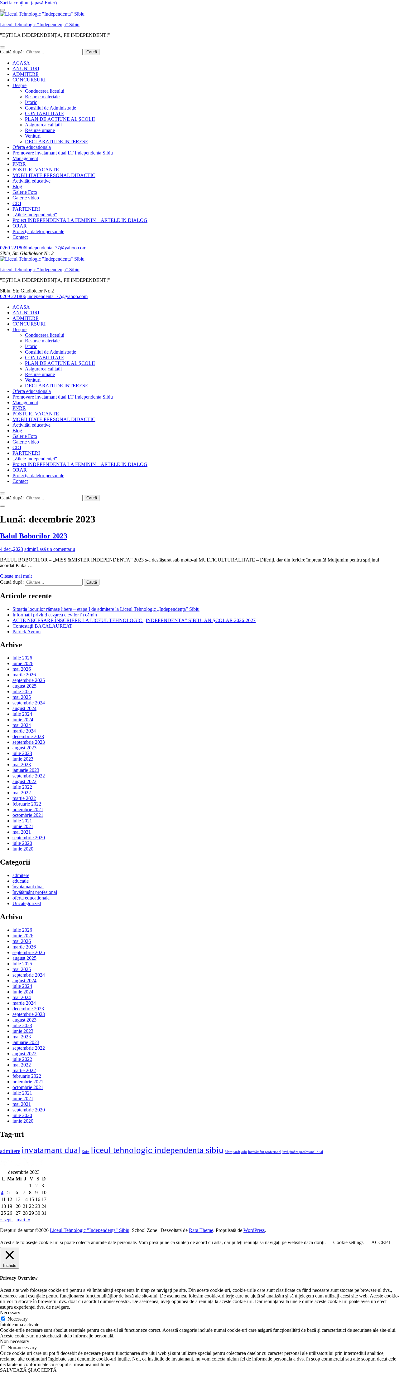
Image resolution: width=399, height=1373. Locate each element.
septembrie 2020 (28, 837)
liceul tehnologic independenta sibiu (157, 1150)
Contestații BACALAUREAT (42, 626)
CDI (16, 203)
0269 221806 (13, 247)
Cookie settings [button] (348, 1242)
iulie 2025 (22, 691)
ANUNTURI (25, 68)
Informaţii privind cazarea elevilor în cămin (54, 614)
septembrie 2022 (28, 775)
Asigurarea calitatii (43, 124)
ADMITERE (25, 74)
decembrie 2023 (28, 736)
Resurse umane (40, 130)
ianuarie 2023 (25, 770)
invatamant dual (51, 1150)
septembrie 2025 (28, 680)
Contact (20, 237)
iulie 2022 (22, 787)
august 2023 (24, 747)
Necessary (17, 1319)
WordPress (254, 1230)
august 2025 (24, 686)
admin (30, 549)
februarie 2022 (26, 804)
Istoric (31, 102)
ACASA (21, 63)
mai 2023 (21, 764)
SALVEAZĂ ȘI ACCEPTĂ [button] (28, 1370)
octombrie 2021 (27, 815)
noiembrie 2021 (27, 809)
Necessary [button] (10, 1312)
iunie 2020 (22, 848)
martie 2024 (24, 730)
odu (244, 1152)
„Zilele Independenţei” (34, 214)
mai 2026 (21, 669)
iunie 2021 (22, 826)
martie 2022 (24, 798)
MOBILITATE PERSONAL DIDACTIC (53, 175)
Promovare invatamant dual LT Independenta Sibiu (62, 152)
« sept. (6, 1219)
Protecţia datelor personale (38, 231)
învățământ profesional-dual (302, 1152)
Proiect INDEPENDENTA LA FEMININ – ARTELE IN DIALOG (79, 220)
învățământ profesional (34, 892)
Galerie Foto (24, 192)
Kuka (85, 1152)
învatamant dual (28, 886)
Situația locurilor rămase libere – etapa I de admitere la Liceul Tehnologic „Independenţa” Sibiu (106, 609)
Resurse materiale (42, 96)
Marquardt (232, 1152)
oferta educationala (31, 897)
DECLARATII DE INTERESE (56, 141)
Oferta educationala (31, 147)
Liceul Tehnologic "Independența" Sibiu (39, 24)
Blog (17, 186)
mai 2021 (21, 832)
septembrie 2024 (28, 702)
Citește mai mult (16, 576)
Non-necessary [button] (14, 1341)
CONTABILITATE (44, 113)
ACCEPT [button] (381, 1242)
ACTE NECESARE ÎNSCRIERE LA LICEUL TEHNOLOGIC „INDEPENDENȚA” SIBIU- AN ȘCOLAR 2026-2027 (134, 620)
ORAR (19, 225)
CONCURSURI (29, 79)
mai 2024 (21, 725)
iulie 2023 (22, 753)
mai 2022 (21, 792)
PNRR (19, 164)
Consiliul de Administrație (50, 107)
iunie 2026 (22, 663)
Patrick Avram (26, 631)
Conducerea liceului (44, 91)
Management (25, 158)
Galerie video (25, 197)
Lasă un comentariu (55, 549)
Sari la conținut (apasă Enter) (28, 2)
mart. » (23, 1219)
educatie (20, 881)
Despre (19, 85)
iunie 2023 (22, 759)
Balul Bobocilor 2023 (33, 536)
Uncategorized (26, 903)
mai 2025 (21, 697)
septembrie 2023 (28, 742)
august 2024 (24, 708)
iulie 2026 (22, 657)
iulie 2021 (22, 820)
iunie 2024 (22, 719)
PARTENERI (26, 209)
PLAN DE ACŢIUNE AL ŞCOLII (60, 119)
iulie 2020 (22, 843)
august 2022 (24, 781)
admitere (20, 875)
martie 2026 (24, 674)
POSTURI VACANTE (35, 169)
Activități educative (31, 181)
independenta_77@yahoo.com (56, 247)
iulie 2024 (22, 714)
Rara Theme (201, 1230)
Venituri (33, 136)
